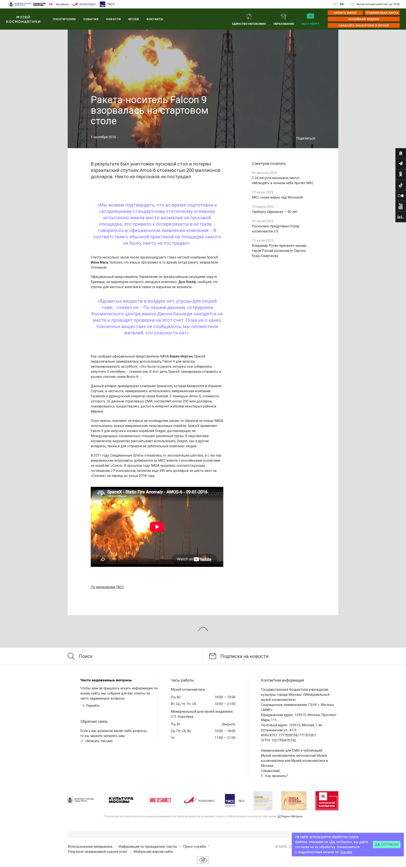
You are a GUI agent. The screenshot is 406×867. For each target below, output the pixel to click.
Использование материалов (90, 847)
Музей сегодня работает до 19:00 (378, 4)
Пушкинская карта (382, 12)
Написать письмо (98, 741)
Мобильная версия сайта (153, 852)
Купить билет (345, 12)
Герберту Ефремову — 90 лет (275, 212)
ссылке (346, 852)
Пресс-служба (194, 847)
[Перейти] (400, 153)
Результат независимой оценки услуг (98, 852)
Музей (133, 19)
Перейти (92, 706)
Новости (113, 19)
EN (342, 4)
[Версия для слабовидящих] (203, 864)
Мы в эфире (310, 23)
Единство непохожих (249, 23)
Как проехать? (276, 776)
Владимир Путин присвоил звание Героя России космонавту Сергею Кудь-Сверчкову (279, 251)
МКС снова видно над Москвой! (277, 197)
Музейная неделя (363, 19)
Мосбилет (62, 4)
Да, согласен (386, 844)
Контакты (155, 19)
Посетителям (64, 19)
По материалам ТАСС (107, 587)
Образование (283, 23)
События (91, 19)
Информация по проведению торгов (148, 847)
